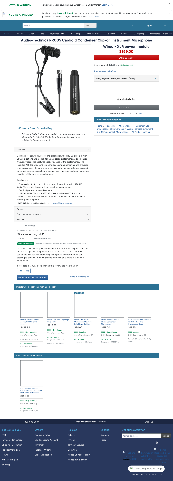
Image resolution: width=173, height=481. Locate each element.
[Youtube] (168, 443)
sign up (166, 436)
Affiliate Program (10, 459)
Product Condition (11, 450)
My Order (39, 445)
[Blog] (125, 443)
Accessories (155, 34)
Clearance (167, 34)
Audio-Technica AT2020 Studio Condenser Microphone (110, 322)
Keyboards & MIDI (57, 34)
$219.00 (51, 325)
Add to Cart (126, 57)
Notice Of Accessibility (79, 454)
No (27, 270)
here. (140, 113)
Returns (71, 435)
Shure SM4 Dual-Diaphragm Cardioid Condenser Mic (58, 321)
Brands (20, 34)
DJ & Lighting (138, 34)
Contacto (105, 435)
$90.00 (78, 327)
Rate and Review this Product (32, 277)
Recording (75, 34)
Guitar (31, 34)
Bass (42, 34)
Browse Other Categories (126, 120)
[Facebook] (135, 443)
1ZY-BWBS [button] (90, 421)
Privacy (71, 440)
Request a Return (43, 435)
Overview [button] (53, 150)
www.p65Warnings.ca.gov (63, 203)
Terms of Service (76, 445)
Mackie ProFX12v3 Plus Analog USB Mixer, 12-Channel (29, 322)
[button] (57, 83)
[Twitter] (157, 443)
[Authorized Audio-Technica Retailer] (126, 98)
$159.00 (25, 396)
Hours (5, 454)
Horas (103, 440)
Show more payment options (105, 71)
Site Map (6, 464)
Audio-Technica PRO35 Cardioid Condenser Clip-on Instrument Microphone (31, 390)
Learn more (107, 5)
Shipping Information (12, 445)
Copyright (72, 450)
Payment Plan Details (12, 440)
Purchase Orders (43, 450)
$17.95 (132, 327)
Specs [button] (53, 209)
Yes (20, 270)
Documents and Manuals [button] (53, 214)
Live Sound (110, 34)
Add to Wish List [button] (126, 107)
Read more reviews (79, 276)
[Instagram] (146, 443)
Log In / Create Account (46, 440)
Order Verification (43, 454)
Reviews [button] (53, 219)
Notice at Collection (77, 459)
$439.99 (25, 327)
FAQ (4, 435)
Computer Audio (92, 34)
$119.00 (105, 327)
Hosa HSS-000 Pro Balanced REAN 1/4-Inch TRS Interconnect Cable (139, 322)
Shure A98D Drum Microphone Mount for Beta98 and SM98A (83, 322)
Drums (124, 34)
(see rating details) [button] (42, 238)
